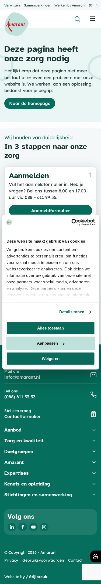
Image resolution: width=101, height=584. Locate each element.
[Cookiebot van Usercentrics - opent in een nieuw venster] (72, 222)
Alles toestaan (50, 328)
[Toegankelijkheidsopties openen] (95, 556)
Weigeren (51, 358)
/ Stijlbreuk (36, 576)
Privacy (11, 560)
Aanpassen (47, 343)
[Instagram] (44, 527)
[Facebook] (22, 527)
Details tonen (71, 312)
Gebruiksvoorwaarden (43, 560)
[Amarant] (16, 24)
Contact (75, 560)
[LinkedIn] (12, 527)
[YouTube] (33, 527)
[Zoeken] (77, 19)
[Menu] (93, 18)
